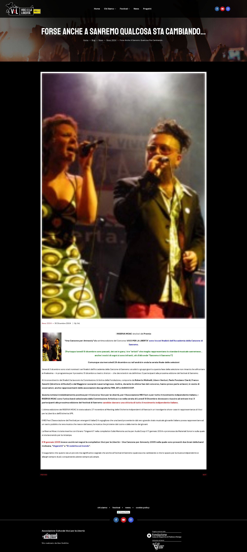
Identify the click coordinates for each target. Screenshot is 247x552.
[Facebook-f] (217, 9)
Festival (124, 8)
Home (97, 8)
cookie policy (142, 507)
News (136, 8)
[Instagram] (228, 9)
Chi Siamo (109, 8)
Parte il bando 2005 (81, 477)
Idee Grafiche (63, 543)
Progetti (147, 8)
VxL (78, 323)
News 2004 (47, 323)
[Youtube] (222, 9)
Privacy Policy (124, 512)
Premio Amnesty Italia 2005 (165, 477)
